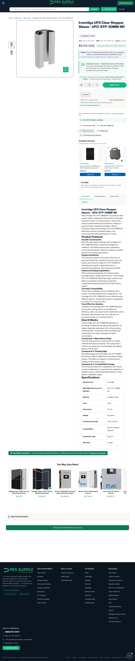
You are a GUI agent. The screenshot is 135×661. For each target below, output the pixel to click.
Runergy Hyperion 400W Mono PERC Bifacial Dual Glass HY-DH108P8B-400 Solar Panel (90, 167)
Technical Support (115, 621)
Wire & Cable (41, 603)
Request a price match (98, 453)
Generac (88, 584)
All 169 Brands (89, 603)
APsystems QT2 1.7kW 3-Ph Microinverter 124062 (114, 167)
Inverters (40, 576)
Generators (41, 591)
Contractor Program (115, 580)
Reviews (85, 202)
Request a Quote (114, 584)
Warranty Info (113, 618)
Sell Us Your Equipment (116, 588)
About (68, 657)
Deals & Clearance (67, 573)
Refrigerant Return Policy (117, 614)
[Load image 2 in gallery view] (11, 53)
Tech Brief (85, 94)
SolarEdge (88, 576)
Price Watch (113, 573)
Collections (18, 18)
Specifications (100, 196)
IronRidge (88, 588)
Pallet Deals (65, 576)
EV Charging (41, 595)
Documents (114, 196)
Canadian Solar (90, 599)
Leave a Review (114, 576)
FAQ (110, 603)
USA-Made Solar (66, 580)
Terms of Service (105, 657)
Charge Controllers (43, 588)
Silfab (87, 573)
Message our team (11, 643)
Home (10, 18)
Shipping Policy (117, 657)
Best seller (27, 18)
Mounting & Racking (44, 584)
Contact (74, 657)
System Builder (114, 595)
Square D (88, 595)
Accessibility (83, 657)
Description (86, 196)
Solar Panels (41, 573)
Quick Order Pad (114, 591)
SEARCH (94, 9)
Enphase (88, 580)
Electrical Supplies (43, 599)
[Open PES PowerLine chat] (130, 656)
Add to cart (90, 174)
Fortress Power (90, 591)
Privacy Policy (93, 657)
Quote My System (125, 3)
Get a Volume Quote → (117, 100)
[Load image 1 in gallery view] (11, 45)
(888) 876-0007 (12, 632)
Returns (111, 610)
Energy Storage (42, 580)
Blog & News (113, 599)
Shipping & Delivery (115, 606)
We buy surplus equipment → (90, 105)
